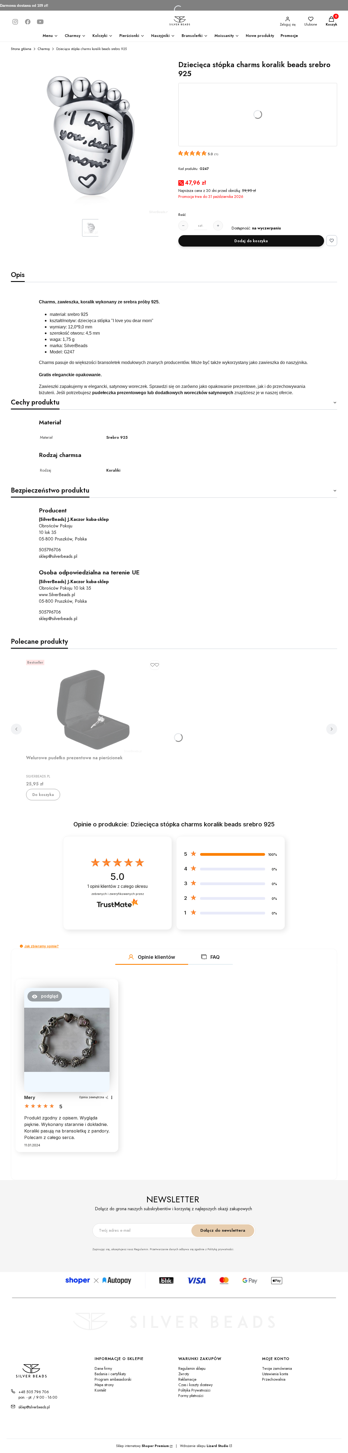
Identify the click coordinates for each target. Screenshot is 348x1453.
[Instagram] (15, 21)
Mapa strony (104, 1384)
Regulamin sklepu (192, 1368)
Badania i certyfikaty (110, 1374)
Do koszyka (43, 794)
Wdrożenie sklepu (202, 1445)
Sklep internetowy (142, 1445)
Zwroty (183, 1374)
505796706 (50, 550)
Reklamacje (187, 1379)
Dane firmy (103, 1368)
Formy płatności (190, 1395)
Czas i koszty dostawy (195, 1384)
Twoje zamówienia (277, 1368)
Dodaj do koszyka (251, 241)
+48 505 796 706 (33, 1392)
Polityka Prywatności (194, 1390)
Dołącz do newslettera (222, 1230)
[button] (21, 946)
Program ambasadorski (113, 1379)
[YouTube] (40, 21)
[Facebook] (27, 21)
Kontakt (100, 1390)
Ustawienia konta (275, 1374)
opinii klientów (117, 886)
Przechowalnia (273, 1379)
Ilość (182, 215)
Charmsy (44, 48)
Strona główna (21, 48)
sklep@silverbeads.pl (58, 556)
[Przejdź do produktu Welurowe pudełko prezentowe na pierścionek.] (94, 705)
